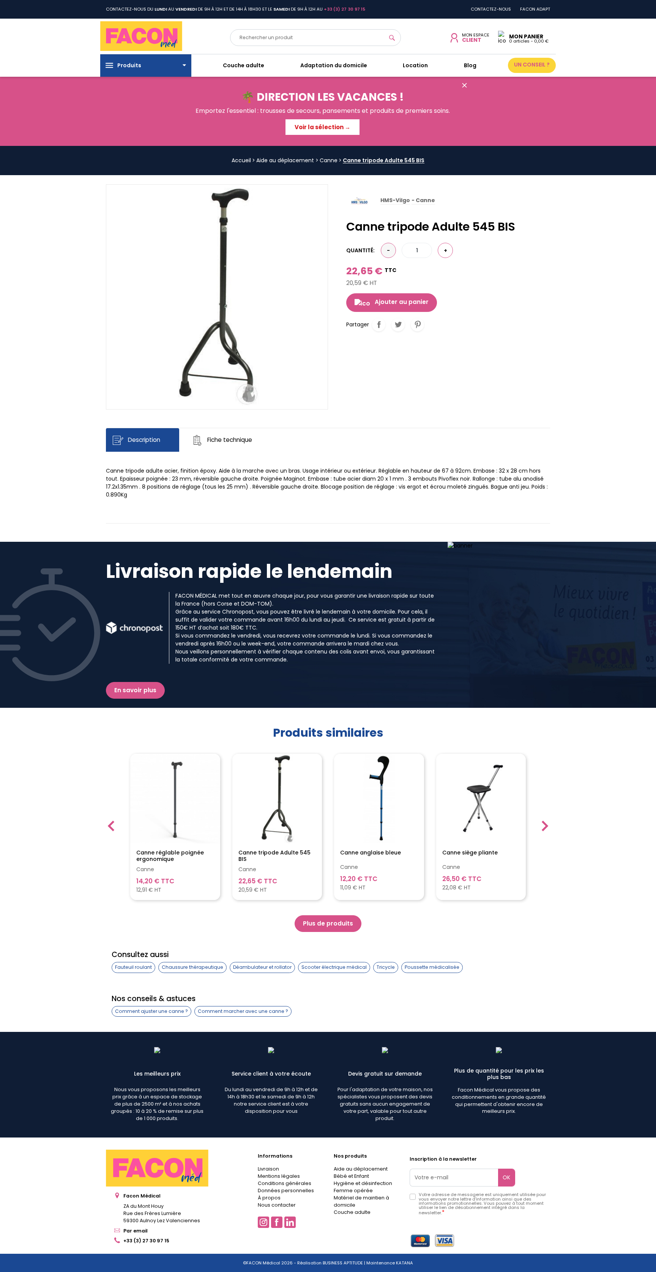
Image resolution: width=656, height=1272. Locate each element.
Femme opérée (353, 1190)
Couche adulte (352, 1212)
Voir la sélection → (322, 127)
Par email (135, 1231)
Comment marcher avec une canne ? (243, 1011)
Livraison (268, 1169)
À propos (269, 1197)
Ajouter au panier (402, 302)
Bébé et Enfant (351, 1176)
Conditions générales (284, 1183)
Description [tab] (143, 440)
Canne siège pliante (470, 853)
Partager (378, 324)
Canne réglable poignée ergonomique (170, 856)
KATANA (404, 1263)
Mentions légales (279, 1176)
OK (506, 1177)
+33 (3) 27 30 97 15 (146, 1240)
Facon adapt (535, 9)
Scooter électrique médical (334, 967)
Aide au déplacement (361, 1169)
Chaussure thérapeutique (192, 967)
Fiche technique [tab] (229, 440)
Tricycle (386, 967)
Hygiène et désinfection (363, 1183)
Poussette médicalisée (432, 967)
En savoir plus (135, 690)
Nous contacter (277, 1205)
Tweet (398, 324)
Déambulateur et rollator (262, 967)
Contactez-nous (491, 9)
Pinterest (417, 324)
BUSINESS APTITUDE (342, 1263)
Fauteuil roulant (133, 967)
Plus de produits (328, 923)
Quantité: (360, 250)
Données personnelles (286, 1190)
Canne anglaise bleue (370, 853)
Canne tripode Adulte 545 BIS (274, 856)
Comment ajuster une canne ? (151, 1011)
